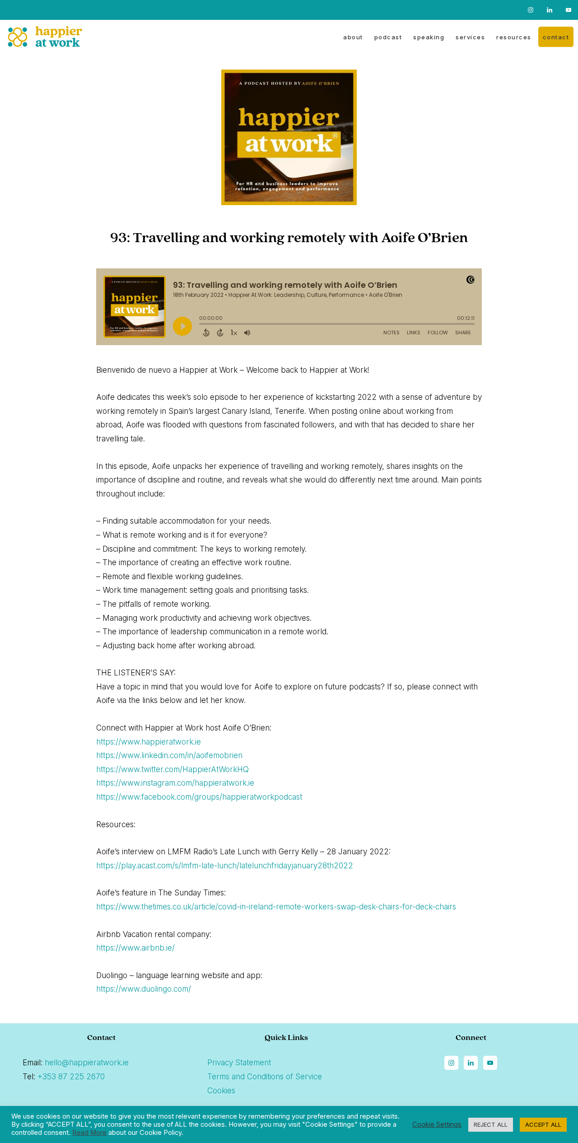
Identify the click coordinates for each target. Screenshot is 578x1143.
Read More (89, 1133)
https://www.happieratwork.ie (148, 741)
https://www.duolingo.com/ (143, 988)
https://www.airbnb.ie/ (135, 947)
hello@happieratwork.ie (87, 1062)
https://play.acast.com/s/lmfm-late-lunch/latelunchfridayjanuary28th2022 (224, 865)
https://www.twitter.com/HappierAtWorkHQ (172, 769)
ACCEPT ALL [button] (543, 1124)
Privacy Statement (239, 1062)
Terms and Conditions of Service (264, 1076)
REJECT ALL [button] (491, 1124)
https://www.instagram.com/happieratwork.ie (175, 782)
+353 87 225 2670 (71, 1076)
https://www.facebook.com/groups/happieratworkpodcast (199, 796)
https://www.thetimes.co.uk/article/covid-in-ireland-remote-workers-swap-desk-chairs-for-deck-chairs (276, 906)
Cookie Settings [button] (436, 1124)
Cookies (221, 1090)
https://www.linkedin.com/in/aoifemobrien (169, 755)
